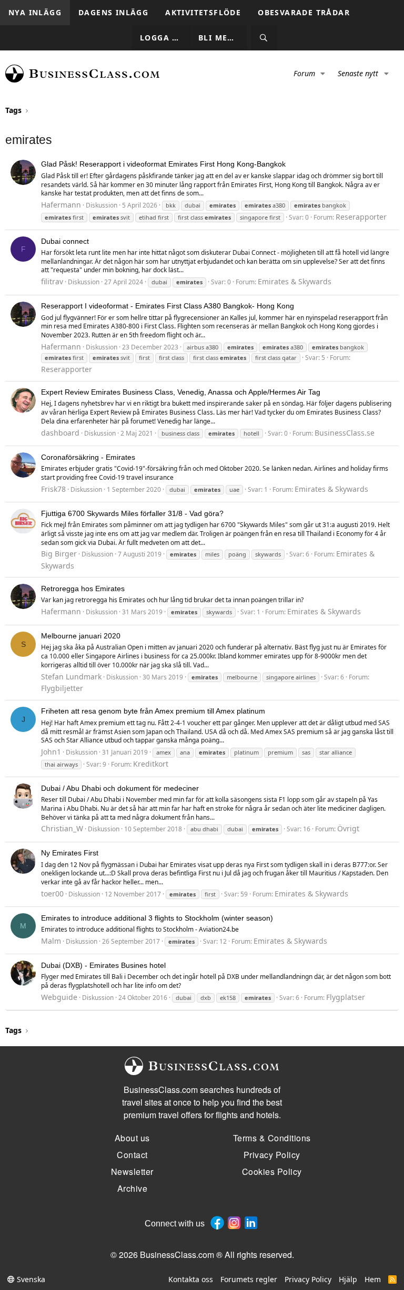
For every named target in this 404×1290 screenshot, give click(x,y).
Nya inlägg (35, 12)
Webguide (59, 997)
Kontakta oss (190, 1279)
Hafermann (61, 205)
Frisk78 (53, 489)
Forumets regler (248, 1279)
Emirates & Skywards (294, 281)
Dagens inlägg (113, 12)
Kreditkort (150, 764)
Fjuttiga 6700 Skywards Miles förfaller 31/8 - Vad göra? (132, 513)
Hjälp (348, 1279)
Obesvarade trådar (304, 12)
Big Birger (59, 554)
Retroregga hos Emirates (83, 588)
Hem (373, 1279)
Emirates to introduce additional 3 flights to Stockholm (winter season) (157, 918)
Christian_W (62, 828)
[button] (323, 73)
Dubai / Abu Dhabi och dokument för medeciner (120, 788)
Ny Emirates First (69, 853)
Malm (51, 941)
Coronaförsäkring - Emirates (88, 457)
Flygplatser (345, 997)
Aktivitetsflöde (203, 12)
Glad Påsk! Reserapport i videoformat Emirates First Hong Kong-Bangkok (163, 164)
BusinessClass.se (345, 433)
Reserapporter (361, 217)
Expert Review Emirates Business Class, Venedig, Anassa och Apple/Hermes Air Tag (180, 392)
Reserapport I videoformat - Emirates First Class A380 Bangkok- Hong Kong (167, 306)
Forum (304, 73)
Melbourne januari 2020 (80, 636)
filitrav (52, 281)
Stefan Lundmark (71, 677)
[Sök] (264, 38)
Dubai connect (65, 241)
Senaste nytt (358, 73)
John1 (51, 752)
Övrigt (348, 828)
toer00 (52, 894)
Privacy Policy (308, 1279)
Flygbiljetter (62, 688)
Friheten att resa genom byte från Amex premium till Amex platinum (153, 711)
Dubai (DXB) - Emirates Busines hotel (103, 965)
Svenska (30, 1279)
